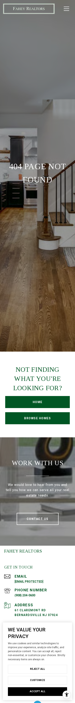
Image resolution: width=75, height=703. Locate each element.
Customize (37, 680)
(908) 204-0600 (25, 595)
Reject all (37, 669)
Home (37, 402)
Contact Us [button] (38, 519)
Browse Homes (37, 418)
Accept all (37, 691)
